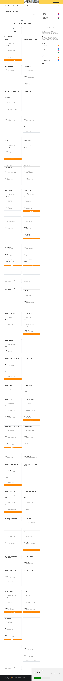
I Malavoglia (7, 207)
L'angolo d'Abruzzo (8, 69)
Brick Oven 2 (26, 497)
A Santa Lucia (7, 49)
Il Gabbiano (7, 104)
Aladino (6, 364)
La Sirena (25, 76)
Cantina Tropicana (8, 470)
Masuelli (25, 147)
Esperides (25, 429)
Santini (6, 227)
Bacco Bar (25, 227)
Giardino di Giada (26, 330)
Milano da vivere (45, 18)
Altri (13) (31, 265)
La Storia (44, 49)
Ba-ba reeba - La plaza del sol (28, 538)
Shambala (6, 576)
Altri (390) (13, 60)
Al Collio (25, 167)
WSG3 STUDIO (10, 677)
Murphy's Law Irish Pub (27, 456)
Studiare (44, 57)
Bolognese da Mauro (8, 97)
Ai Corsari (25, 220)
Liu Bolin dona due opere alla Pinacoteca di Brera (49, 24)
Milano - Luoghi (45, 14)
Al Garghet (6, 140)
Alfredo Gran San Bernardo (9, 147)
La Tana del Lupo (7, 220)
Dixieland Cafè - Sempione (28, 504)
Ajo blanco (25, 531)
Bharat (6, 429)
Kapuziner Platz (26, 562)
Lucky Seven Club (7, 443)
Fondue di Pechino (27, 323)
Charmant (6, 171)
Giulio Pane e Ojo (7, 119)
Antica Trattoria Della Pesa (9, 154)
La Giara (6, 178)
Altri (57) (12, 639)
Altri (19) (12, 447)
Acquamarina (26, 601)
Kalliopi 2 (25, 436)
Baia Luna (6, 628)
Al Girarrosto (26, 196)
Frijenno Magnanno (27, 72)
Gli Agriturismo (45, 45)
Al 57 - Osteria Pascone (8, 597)
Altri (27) (31, 211)
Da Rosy (25, 648)
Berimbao (25, 297)
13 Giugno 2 (7, 45)
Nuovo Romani (26, 83)
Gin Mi (6, 346)
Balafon (25, 254)
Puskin (6, 538)
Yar (5, 542)
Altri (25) (31, 334)
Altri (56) (31, 420)
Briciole (6, 371)
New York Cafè (7, 416)
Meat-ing (6, 412)
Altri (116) (13, 612)
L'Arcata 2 (25, 655)
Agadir (6, 456)
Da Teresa (6, 174)
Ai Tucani (25, 294)
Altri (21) (12, 158)
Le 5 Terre (25, 126)
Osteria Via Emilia (7, 108)
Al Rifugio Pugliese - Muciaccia (9, 167)
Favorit (6, 531)
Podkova (6, 535)
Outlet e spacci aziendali (46, 60)
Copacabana (26, 301)
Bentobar (25, 409)
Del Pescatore (26, 178)
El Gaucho (6, 477)
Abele (6, 56)
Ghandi (6, 436)
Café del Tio (26, 542)
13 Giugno (6, 193)
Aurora (25, 144)
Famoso (25, 319)
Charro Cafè (7, 508)
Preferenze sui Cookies (11, 678)
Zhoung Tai (6, 583)
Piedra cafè (7, 319)
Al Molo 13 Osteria (27, 171)
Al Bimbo (25, 608)
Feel (5, 409)
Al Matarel (6, 144)
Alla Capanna (26, 200)
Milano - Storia (45, 13)
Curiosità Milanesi (45, 17)
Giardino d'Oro (26, 326)
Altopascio (25, 207)
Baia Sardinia (26, 174)
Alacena (25, 535)
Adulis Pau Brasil (26, 290)
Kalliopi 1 (25, 432)
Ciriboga (6, 405)
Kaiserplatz (25, 558)
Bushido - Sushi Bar (27, 416)
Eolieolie (6, 203)
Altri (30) (12, 512)
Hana (6, 350)
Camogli (25, 119)
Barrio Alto (6, 497)
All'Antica (6, 151)
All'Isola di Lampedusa (8, 200)
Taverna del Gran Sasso (8, 72)
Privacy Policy (5, 678)
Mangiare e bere (45, 48)
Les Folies (25, 391)
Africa (25, 247)
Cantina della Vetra (27, 234)
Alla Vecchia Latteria (8, 247)
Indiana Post (26, 508)
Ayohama (25, 405)
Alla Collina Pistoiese (27, 203)
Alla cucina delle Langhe (27, 140)
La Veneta (6, 223)
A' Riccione (6, 52)
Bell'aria (6, 635)
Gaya (6, 343)
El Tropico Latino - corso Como (9, 261)
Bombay (6, 254)
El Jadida (25, 261)
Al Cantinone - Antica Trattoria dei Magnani (30, 223)
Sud (5, 323)
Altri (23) (31, 238)
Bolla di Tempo (26, 412)
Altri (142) (32, 612)
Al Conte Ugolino (26, 193)
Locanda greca (26, 443)
